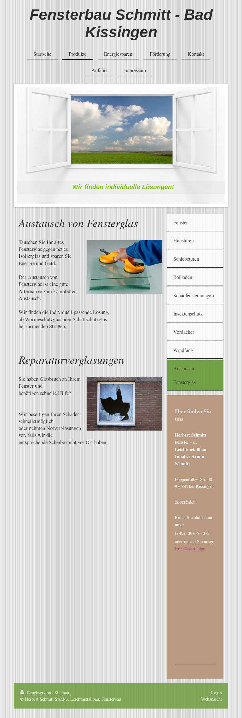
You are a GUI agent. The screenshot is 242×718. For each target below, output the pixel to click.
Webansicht (211, 699)
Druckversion (39, 693)
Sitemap (62, 693)
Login (216, 693)
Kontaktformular (190, 549)
